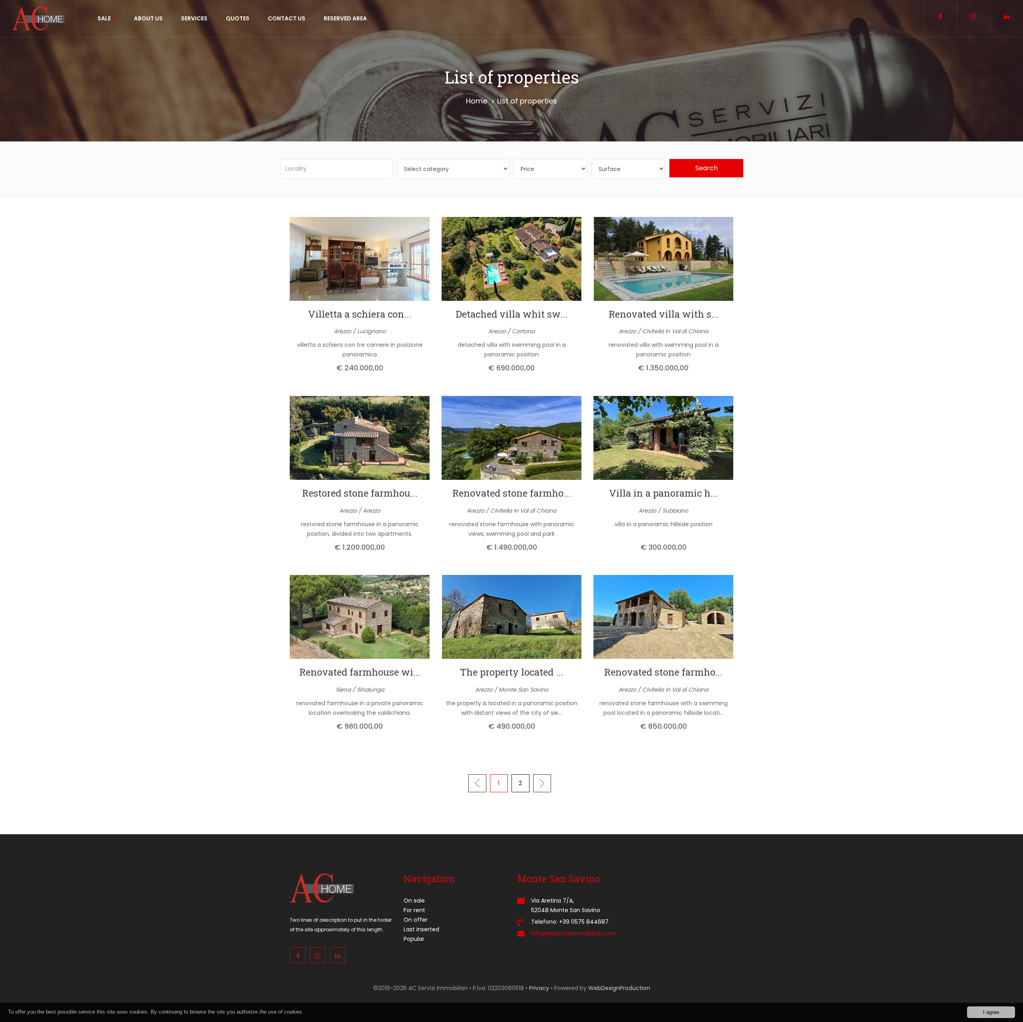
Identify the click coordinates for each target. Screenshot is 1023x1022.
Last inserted (421, 929)
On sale (414, 901)
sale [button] (105, 18)
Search (706, 168)
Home (476, 101)
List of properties (527, 101)
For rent (414, 910)
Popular (414, 939)
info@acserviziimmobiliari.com (574, 933)
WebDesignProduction (619, 988)
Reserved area (345, 18)
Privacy (539, 988)
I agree (991, 1012)
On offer (416, 920)
